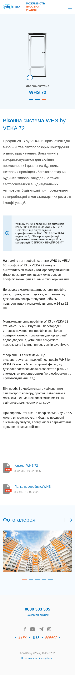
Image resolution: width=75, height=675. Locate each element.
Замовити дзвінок (37, 614)
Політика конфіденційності (37, 658)
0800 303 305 (37, 609)
